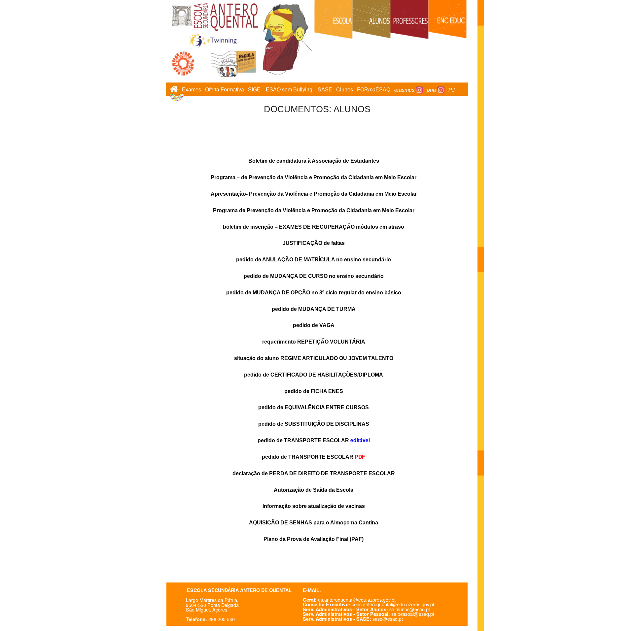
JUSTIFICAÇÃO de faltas (314, 243)
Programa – (313, 177)
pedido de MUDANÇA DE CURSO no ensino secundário (314, 276)
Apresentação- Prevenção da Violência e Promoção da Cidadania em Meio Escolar (314, 194)
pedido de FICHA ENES (313, 391)
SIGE (254, 90)
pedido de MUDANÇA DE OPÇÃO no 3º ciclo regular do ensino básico (313, 292)
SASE (325, 90)
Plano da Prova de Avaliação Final (314, 539)
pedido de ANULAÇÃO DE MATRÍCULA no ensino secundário (313, 259)
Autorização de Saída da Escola (313, 490)
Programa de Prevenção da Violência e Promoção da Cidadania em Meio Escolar (313, 210)
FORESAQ (373, 90)
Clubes (344, 90)
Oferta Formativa (224, 90)
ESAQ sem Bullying (289, 90)
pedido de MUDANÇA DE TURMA (314, 309)
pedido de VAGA (314, 325)
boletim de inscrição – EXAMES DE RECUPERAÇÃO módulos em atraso (313, 227)
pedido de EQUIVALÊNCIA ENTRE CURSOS (313, 407)
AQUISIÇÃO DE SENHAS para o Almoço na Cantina (313, 522)
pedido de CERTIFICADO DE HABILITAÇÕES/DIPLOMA (313, 375)
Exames (191, 90)
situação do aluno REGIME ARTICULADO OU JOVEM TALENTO (313, 358)
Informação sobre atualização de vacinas (314, 506)
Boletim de (313, 161)
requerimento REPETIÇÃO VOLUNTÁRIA (313, 342)
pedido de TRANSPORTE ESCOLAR (303, 440)
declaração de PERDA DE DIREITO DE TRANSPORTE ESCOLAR (313, 473)
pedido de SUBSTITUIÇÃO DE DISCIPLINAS (313, 424)
